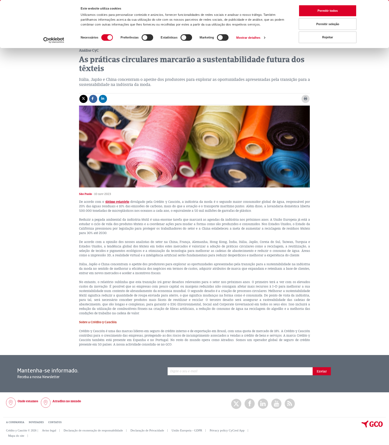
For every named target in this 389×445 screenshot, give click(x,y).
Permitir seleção (327, 24)
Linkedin (263, 403)
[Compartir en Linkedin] (102, 99)
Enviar (322, 371)
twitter (236, 404)
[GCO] (372, 427)
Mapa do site (16, 435)
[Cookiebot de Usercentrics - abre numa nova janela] (54, 40)
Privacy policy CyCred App (227, 430)
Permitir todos (327, 10)
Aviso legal (49, 430)
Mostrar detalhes (248, 37)
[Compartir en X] (83, 99)
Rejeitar (327, 37)
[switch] (147, 37)
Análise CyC (89, 50)
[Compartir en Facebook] (93, 99)
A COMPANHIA (15, 422)
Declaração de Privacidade (147, 430)
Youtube (276, 403)
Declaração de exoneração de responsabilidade (93, 430)
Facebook (249, 403)
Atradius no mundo (66, 401)
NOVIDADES (36, 422)
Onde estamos (28, 401)
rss (289, 403)
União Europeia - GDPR (187, 430)
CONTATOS (55, 422)
